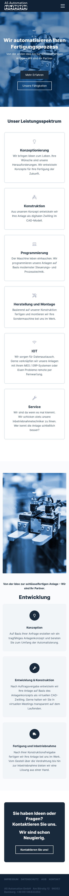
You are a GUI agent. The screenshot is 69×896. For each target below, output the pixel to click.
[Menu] (63, 6)
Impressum (11, 879)
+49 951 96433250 (28, 891)
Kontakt (54, 879)
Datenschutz (30, 879)
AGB (43, 879)
